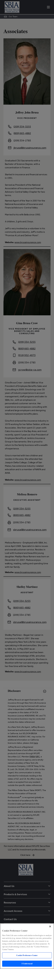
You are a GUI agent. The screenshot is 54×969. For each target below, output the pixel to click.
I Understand (27, 963)
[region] (27, 946)
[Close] (50, 926)
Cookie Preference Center (27, 955)
